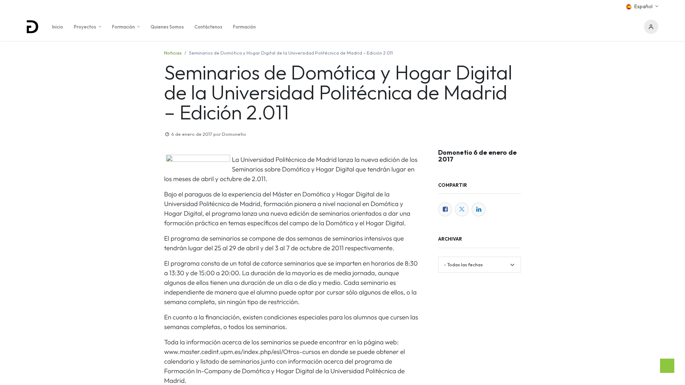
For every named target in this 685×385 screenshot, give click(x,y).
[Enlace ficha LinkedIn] (479, 209)
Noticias (173, 53)
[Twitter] (462, 209)
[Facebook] (445, 209)
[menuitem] (57, 26)
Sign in (651, 27)
